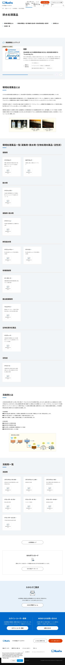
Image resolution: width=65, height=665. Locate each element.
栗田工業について (34, 3)
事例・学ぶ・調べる (37, 5)
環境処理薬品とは (8, 23)
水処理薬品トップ (32, 542)
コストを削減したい (35, 63)
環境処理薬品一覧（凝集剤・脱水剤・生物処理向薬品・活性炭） (33, 23)
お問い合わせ (45, 2)
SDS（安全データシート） (32, 568)
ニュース (37, 1)
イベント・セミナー (46, 5)
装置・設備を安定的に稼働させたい (38, 68)
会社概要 (27, 651)
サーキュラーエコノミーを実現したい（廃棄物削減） (41, 65)
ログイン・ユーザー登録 (17, 628)
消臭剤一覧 (7, 26)
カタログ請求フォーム (32, 605)
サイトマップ (26, 660)
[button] (60, 74)
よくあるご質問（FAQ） (40, 641)
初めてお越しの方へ (30, 1)
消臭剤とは (56, 23)
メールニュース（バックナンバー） (38, 651)
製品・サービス (28, 5)
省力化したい (49, 68)
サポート (52, 5)
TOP (3, 8)
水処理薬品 (15, 8)
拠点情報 (27, 3)
